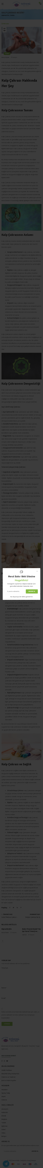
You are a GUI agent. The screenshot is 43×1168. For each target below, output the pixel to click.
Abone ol (31, 591)
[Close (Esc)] (37, 571)
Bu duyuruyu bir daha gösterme (21, 597)
